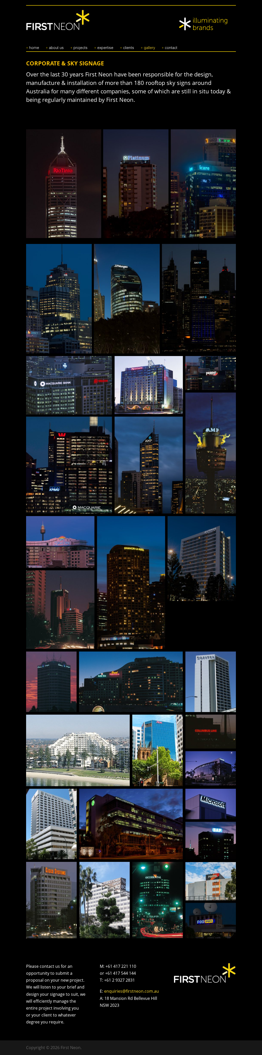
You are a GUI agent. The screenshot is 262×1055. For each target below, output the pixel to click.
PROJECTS (80, 48)
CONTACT (171, 48)
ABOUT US (56, 48)
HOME (34, 48)
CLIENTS (128, 48)
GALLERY (149, 48)
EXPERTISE (105, 48)
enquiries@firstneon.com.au (131, 991)
